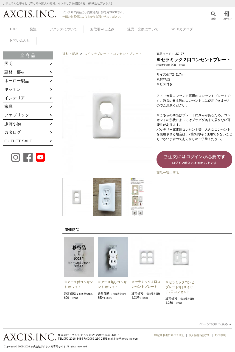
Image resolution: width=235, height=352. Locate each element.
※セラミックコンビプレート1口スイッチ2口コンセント (179, 287)
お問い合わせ (19, 40)
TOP (13, 29)
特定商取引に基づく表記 (169, 335)
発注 (33, 29)
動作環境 (220, 335)
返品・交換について (142, 29)
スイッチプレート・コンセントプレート (113, 54)
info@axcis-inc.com (126, 338)
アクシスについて (63, 29)
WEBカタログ (182, 29)
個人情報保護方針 (200, 335)
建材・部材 (70, 54)
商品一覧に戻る (168, 173)
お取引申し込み (102, 29)
